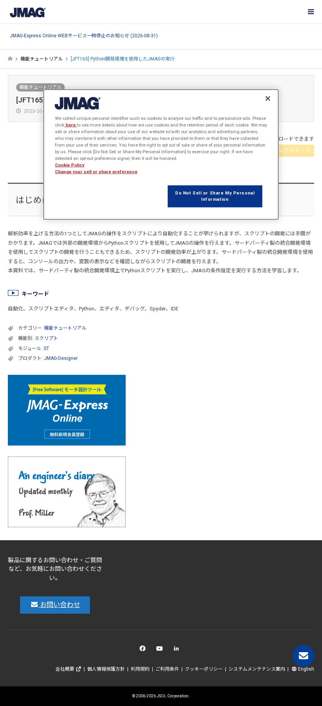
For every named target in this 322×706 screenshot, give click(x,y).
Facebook (144, 650)
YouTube (161, 650)
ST (46, 348)
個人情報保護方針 (106, 669)
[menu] (310, 12)
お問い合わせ (59, 605)
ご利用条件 (167, 669)
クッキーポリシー (204, 669)
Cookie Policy (69, 165)
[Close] (267, 98)
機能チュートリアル (40, 87)
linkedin (178, 650)
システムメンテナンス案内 (257, 669)
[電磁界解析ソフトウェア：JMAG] (27, 12)
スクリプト (46, 338)
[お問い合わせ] (303, 656)
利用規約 (140, 669)
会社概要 (65, 669)
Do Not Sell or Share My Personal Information (214, 196)
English (305, 669)
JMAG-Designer (61, 358)
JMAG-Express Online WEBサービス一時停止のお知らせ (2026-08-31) (84, 36)
